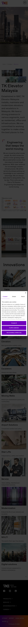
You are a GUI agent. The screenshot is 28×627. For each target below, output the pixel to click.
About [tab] (23, 296)
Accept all (14, 323)
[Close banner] (25, 292)
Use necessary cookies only (14, 332)
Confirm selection (14, 328)
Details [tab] (14, 296)
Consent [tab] (5, 296)
